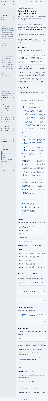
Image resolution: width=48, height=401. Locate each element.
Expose (19, 310)
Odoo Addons (4, 163)
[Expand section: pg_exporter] (13, 146)
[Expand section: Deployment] (13, 15)
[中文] (23, 399)
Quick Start (4, 151)
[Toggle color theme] (25, 399)
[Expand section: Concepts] (13, 17)
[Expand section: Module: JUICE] (13, 122)
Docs (18, 1)
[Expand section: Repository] (13, 99)
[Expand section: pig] (13, 135)
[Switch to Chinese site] (41, 2)
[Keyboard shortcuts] (26, 399)
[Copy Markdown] (43, 8)
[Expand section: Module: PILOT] (13, 130)
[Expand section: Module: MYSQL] (13, 128)
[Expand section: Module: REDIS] (13, 117)
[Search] (37, 2)
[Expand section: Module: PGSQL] (13, 106)
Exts (23, 1)
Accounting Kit (34, 362)
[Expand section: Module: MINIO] (13, 115)
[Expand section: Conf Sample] (13, 97)
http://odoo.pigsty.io (22, 40)
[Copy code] (45, 55)
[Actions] (45, 8)
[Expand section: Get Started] (13, 13)
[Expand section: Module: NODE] (13, 110)
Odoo (19, 22)
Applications (24, 7)
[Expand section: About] (13, 19)
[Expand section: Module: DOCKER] (13, 119)
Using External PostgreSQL (7, 159)
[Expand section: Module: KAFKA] (13, 126)
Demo (3, 164)
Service (32, 1)
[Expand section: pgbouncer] (13, 141)
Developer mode (38, 349)
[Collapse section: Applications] (13, 26)
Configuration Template (6, 153)
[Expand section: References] (13, 24)
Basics (3, 155)
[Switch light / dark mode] (39, 2)
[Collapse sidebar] (14, 2)
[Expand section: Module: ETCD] (13, 113)
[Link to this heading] (25, 47)
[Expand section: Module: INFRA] (13, 108)
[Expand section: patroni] (13, 139)
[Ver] (21, 399)
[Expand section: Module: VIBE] (13, 124)
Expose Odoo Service (6, 161)
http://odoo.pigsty (25, 245)
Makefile (3, 157)
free (26, 362)
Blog (27, 1)
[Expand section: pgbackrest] (13, 144)
